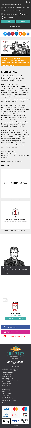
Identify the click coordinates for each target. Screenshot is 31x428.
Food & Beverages (7, 374)
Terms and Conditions (8, 399)
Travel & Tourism (6, 385)
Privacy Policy (6, 395)
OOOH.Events (17, 356)
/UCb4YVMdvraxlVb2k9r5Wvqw (17, 336)
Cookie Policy (6, 397)
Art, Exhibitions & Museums (10, 369)
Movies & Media (6, 376)
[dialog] (15, 14)
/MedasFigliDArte (12, 327)
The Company (6, 390)
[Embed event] (24, 34)
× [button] (29, 2)
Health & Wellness (7, 382)
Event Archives (6, 393)
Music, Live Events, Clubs (9, 371)
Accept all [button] (8, 21)
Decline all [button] (22, 21)
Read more (22, 10)
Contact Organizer (15, 318)
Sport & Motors (6, 383)
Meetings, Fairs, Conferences (10, 380)
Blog (3, 391)
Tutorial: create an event (9, 401)
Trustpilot (16, 425)
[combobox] (27, 2)
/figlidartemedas (12, 332)
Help (3, 402)
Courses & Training (7, 372)
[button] (15, 26)
